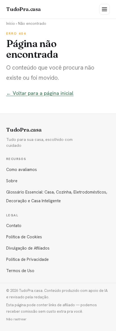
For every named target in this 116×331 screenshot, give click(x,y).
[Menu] (104, 9)
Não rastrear (16, 319)
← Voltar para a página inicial (39, 93)
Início (10, 23)
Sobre (11, 180)
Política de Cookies (24, 236)
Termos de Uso (20, 270)
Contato (13, 225)
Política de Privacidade (27, 259)
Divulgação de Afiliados (28, 248)
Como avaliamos (21, 169)
